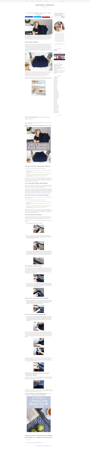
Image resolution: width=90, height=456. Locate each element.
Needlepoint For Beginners (58, 64)
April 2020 (55, 103)
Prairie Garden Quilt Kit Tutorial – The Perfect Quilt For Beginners (59, 68)
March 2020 (56, 104)
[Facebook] (56, 115)
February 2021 (56, 91)
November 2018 (56, 112)
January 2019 (56, 110)
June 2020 (55, 100)
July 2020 (55, 99)
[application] (59, 57)
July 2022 (55, 82)
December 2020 (56, 93)
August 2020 (56, 98)
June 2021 (55, 86)
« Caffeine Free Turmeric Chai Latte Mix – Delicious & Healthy (34, 442)
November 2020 (56, 94)
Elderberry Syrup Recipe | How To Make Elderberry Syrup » (44, 445)
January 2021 (56, 92)
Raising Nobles (45, 5)
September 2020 (56, 97)
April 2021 (55, 88)
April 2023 (55, 80)
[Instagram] (59, 115)
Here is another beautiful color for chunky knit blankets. (39, 206)
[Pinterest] (60, 115)
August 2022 (56, 81)
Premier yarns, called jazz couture (31, 210)
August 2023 (56, 78)
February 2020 (56, 105)
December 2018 (56, 111)
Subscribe (38, 87)
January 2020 (56, 106)
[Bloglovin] (61, 115)
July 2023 (55, 79)
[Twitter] (58, 115)
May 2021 (55, 87)
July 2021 (55, 85)
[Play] (54, 59)
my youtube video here (46, 218)
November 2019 (56, 107)
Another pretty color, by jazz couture (39, 207)
